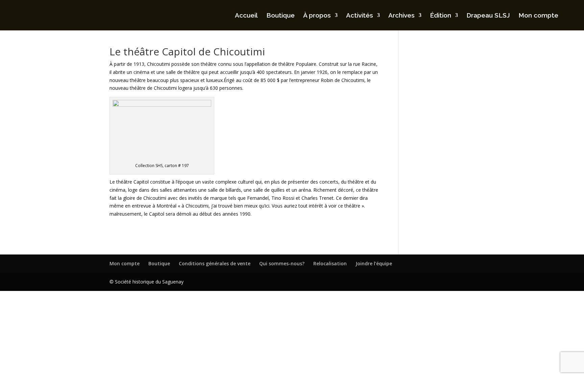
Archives (401, 16)
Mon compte (538, 16)
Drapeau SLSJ (488, 16)
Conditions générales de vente (214, 263)
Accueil (246, 16)
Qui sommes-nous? (282, 263)
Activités (359, 16)
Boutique (280, 16)
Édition (440, 16)
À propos (317, 16)
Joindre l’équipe (374, 263)
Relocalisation (330, 263)
